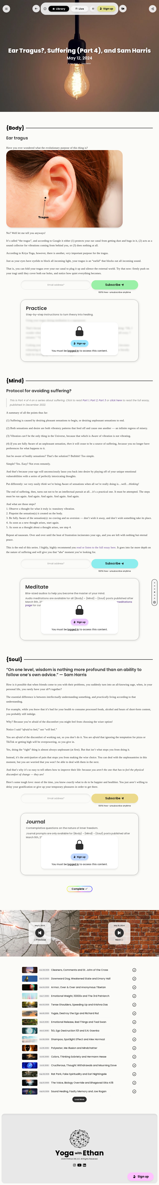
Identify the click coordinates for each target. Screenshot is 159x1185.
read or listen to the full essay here (96, 547)
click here (116, 400)
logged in (73, 350)
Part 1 (86, 400)
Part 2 (94, 400)
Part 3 (102, 400)
